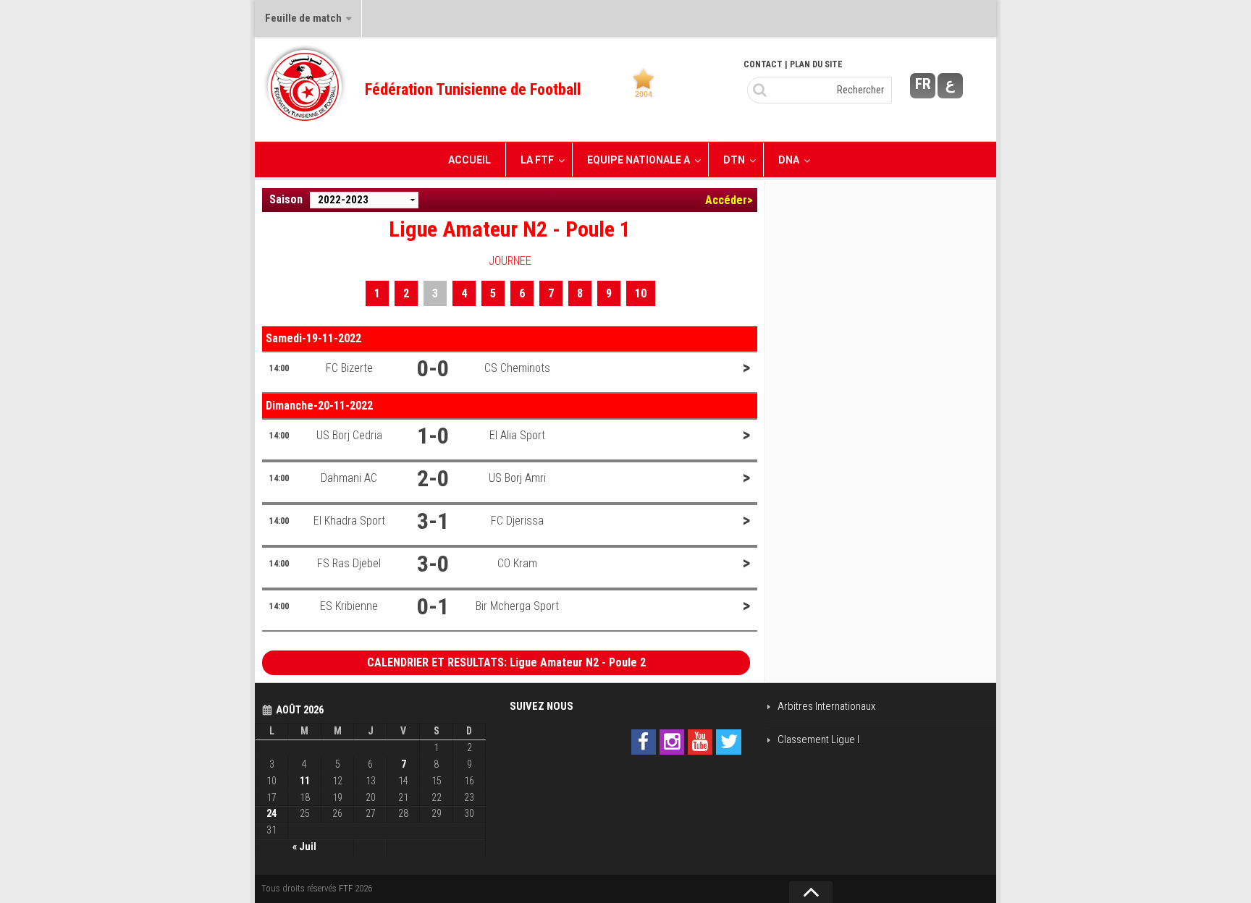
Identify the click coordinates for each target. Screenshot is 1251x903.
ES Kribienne (349, 606)
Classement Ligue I (818, 739)
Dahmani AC (349, 478)
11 (305, 781)
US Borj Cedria (349, 435)
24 (271, 813)
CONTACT (763, 64)
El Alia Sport (517, 435)
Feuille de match (303, 18)
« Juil (304, 846)
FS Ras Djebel (349, 563)
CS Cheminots (517, 368)
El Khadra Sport (349, 520)
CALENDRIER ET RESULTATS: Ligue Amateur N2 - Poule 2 (506, 662)
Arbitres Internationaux (826, 706)
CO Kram (517, 563)
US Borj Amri (517, 478)
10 (640, 293)
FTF (346, 888)
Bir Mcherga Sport (517, 606)
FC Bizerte (349, 368)
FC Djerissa (517, 520)
